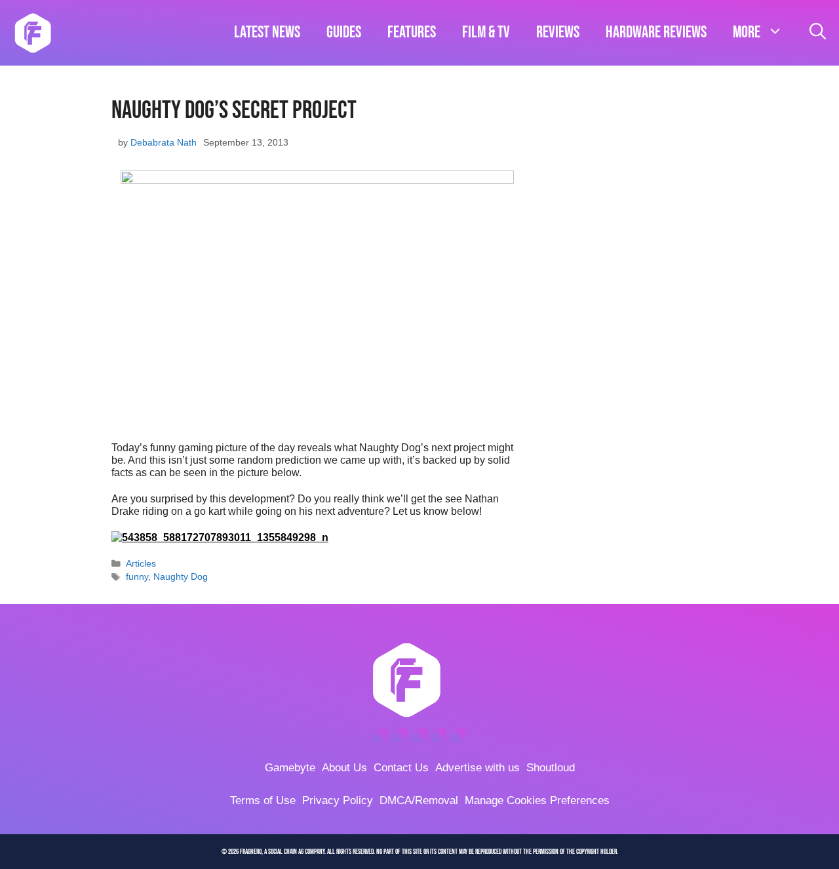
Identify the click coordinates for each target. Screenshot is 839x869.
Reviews (557, 32)
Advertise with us (477, 767)
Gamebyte (290, 767)
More (746, 32)
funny (137, 577)
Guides (343, 32)
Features (411, 32)
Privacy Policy (337, 800)
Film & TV (486, 32)
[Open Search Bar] (817, 33)
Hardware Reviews (656, 32)
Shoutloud (550, 767)
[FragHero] (33, 33)
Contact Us (401, 767)
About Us (344, 767)
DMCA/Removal (419, 800)
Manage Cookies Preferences (537, 800)
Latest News (267, 32)
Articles (141, 564)
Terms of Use (263, 800)
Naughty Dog (180, 577)
